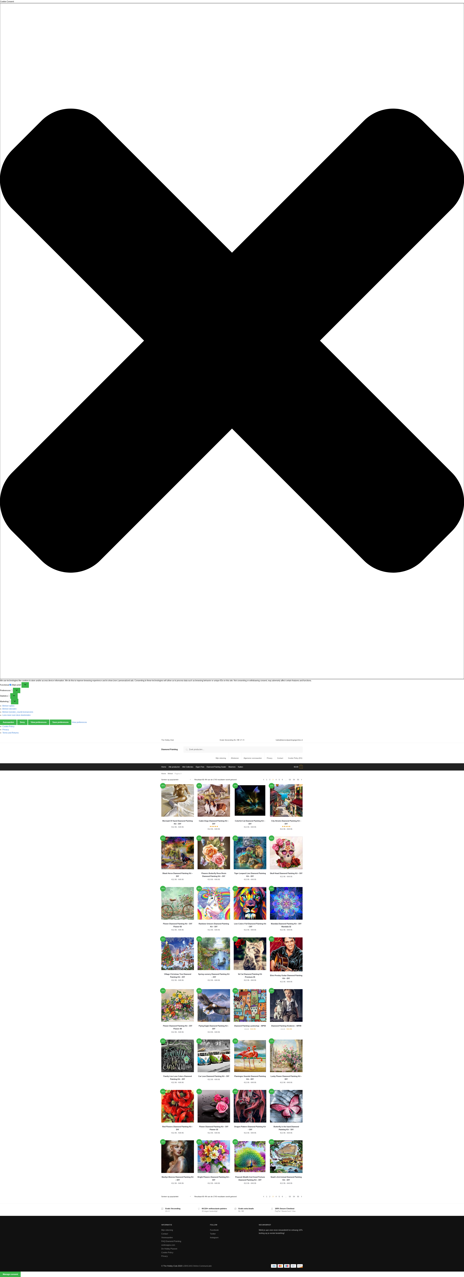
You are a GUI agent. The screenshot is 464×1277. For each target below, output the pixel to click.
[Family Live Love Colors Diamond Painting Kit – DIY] (177, 1056)
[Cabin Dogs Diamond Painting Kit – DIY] (214, 800)
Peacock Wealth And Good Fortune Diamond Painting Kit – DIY (250, 1178)
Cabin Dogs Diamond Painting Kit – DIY (214, 822)
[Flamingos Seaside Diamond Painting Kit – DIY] (250, 1056)
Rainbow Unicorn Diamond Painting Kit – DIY (214, 925)
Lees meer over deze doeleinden (16, 715)
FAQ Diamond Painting (171, 1241)
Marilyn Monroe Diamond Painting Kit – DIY (177, 1178)
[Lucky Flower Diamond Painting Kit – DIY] (286, 1056)
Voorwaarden (167, 1238)
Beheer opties (8, 706)
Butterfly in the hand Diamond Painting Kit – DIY (286, 1128)
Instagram (214, 1238)
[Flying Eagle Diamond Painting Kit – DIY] (214, 1005)
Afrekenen (235, 758)
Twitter (213, 1234)
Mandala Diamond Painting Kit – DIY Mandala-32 (286, 925)
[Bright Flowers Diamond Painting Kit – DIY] (214, 1156)
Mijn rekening (221, 758)
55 (298, 780)
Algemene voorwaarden (253, 758)
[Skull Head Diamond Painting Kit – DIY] (286, 853)
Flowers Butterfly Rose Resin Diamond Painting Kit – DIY (213, 874)
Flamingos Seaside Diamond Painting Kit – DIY (250, 1077)
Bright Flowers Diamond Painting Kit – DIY (214, 1178)
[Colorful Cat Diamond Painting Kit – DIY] (250, 800)
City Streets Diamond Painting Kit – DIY (286, 822)
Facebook (214, 1230)
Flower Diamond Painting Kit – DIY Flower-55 (177, 925)
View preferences (39, 722)
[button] (232, 341)
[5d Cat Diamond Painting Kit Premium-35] (250, 953)
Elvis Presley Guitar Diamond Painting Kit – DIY (286, 976)
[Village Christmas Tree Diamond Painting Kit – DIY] (177, 953)
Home (163, 774)
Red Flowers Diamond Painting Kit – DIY (177, 1128)
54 (294, 780)
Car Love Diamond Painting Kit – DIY (213, 1076)
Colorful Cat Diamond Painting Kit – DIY (250, 822)
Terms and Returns (10, 733)
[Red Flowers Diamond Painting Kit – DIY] (177, 1106)
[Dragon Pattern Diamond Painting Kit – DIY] (250, 1106)
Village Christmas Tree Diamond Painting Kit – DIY (177, 975)
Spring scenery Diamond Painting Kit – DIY (213, 975)
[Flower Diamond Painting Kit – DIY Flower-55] (177, 903)
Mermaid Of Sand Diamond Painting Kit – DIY (177, 822)
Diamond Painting (169, 749)
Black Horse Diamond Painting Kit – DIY (178, 874)
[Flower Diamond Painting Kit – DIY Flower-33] (214, 1106)
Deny (22, 722)
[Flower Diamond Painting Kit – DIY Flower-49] (177, 1005)
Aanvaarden (8, 722)
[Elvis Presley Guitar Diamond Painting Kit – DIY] (286, 954)
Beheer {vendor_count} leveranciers (17, 712)
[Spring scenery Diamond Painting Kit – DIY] (214, 953)
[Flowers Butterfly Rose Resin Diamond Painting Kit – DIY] (214, 853)
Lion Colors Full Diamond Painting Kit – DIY (250, 925)
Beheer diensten (9, 709)
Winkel (170, 774)
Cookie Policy (8, 726)
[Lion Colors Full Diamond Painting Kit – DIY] (250, 903)
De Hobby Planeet (169, 1249)
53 (290, 780)
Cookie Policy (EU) (295, 758)
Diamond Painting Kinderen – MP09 (286, 1026)
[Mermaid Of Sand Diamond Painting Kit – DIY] (177, 800)
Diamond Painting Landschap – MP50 (250, 1026)
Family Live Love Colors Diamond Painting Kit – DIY (177, 1077)
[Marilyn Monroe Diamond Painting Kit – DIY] (177, 1156)
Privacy (5, 730)
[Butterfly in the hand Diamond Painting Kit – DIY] (286, 1106)
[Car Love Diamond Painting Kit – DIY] (214, 1056)
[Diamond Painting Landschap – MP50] (250, 1005)
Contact (280, 758)
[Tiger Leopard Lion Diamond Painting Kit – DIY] (250, 853)
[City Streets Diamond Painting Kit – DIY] (286, 800)
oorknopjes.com (168, 1245)
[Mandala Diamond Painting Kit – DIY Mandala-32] (286, 903)
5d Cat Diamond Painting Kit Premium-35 (250, 975)
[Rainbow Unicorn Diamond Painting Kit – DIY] (214, 903)
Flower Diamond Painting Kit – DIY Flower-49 (177, 1027)
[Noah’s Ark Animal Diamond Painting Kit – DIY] (286, 1156)
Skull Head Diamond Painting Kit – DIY (286, 873)
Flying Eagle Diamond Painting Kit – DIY (214, 1027)
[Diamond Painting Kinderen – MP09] (286, 1005)
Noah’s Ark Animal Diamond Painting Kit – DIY (286, 1178)
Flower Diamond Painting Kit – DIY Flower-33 (213, 1128)
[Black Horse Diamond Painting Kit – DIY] (177, 853)
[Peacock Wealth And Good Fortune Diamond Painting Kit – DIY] (250, 1156)
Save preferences (60, 722)
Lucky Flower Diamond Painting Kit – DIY (286, 1077)
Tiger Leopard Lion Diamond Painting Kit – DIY (250, 874)
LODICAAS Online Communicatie (197, 1266)
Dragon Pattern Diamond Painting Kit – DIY (250, 1128)
